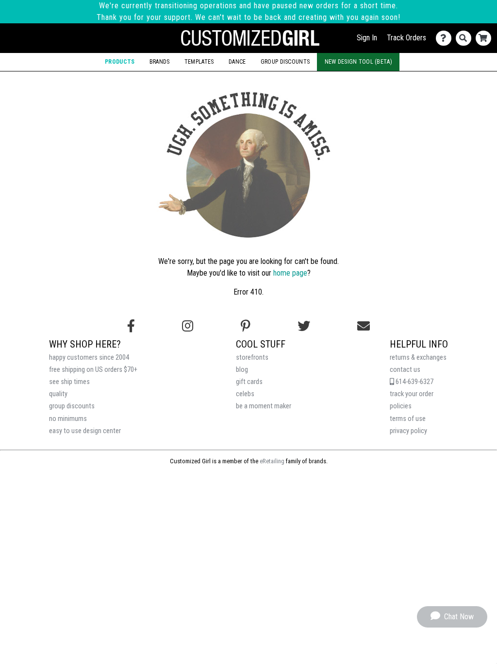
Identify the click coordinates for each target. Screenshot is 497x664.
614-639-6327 (413, 382)
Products (119, 61)
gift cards (249, 382)
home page (290, 273)
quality (58, 394)
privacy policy (408, 431)
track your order (411, 394)
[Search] (466, 38)
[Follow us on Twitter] (304, 326)
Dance (237, 61)
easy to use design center (85, 431)
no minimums (68, 419)
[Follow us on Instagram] (187, 326)
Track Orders (406, 37)
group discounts (72, 406)
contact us (405, 370)
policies (401, 406)
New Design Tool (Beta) (358, 61)
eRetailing (272, 461)
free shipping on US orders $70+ (93, 370)
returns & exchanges (418, 357)
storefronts (252, 357)
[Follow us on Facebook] (131, 326)
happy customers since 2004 (89, 357)
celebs (245, 394)
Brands (159, 61)
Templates (199, 61)
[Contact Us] (446, 38)
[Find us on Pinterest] (245, 326)
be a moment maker (263, 406)
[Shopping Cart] (486, 38)
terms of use (408, 419)
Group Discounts (285, 61)
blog (242, 370)
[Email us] (363, 326)
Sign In (367, 37)
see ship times (69, 382)
